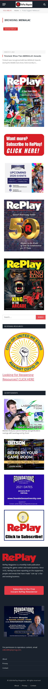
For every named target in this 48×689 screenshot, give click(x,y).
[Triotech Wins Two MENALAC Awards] (24, 38)
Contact (5, 668)
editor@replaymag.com (11, 650)
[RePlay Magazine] (24, 4)
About (4, 659)
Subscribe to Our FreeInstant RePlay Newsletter (24, 590)
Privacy (5, 663)
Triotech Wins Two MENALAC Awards (22, 56)
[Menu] (4, 4)
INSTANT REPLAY (10, 29)
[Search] (44, 4)
